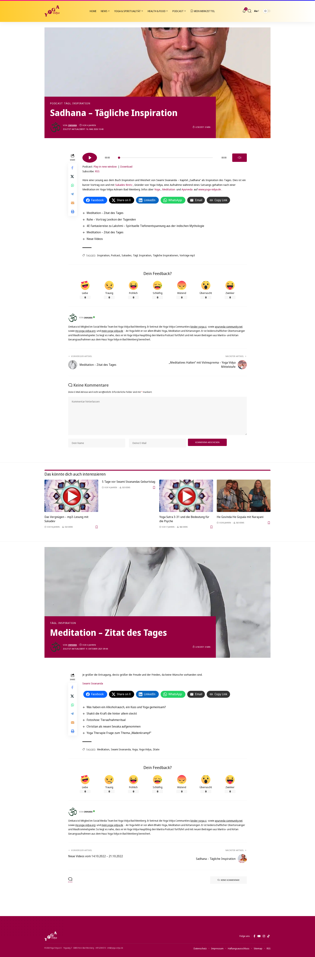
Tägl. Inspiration (77, 103)
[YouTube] (258, 936)
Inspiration (103, 255)
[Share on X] (72, 176)
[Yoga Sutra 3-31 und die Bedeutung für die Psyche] (186, 496)
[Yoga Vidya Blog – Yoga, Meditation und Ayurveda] (50, 936)
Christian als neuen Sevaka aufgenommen (114, 726)
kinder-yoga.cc (198, 326)
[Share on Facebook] (72, 167)
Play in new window (105, 166)
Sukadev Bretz (123, 185)
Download (126, 166)
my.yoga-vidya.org (85, 331)
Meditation (168, 189)
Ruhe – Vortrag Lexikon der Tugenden (111, 219)
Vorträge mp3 (187, 255)
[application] (164, 156)
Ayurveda (187, 189)
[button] (249, 11)
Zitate (156, 749)
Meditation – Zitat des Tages (105, 213)
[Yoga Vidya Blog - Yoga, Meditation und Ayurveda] (51, 10)
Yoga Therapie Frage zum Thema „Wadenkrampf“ (119, 733)
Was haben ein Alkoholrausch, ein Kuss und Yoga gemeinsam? (126, 707)
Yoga (157, 189)
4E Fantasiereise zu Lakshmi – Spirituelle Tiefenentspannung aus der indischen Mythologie (145, 226)
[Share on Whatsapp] (72, 185)
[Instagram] (264, 936)
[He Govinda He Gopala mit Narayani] (244, 496)
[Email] (72, 202)
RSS (97, 171)
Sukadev (126, 255)
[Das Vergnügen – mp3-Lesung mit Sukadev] (71, 496)
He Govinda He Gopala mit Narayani (240, 517)
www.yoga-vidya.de (209, 189)
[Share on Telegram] (72, 194)
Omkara (72, 125)
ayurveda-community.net (229, 326)
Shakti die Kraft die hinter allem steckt (112, 713)
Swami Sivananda (92, 683)
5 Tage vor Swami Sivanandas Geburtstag (128, 482)
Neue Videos (95, 239)
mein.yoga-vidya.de (112, 331)
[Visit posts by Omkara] (55, 127)
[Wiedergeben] (89, 158)
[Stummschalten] (239, 157)
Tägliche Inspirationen (165, 255)
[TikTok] (268, 936)
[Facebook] (254, 936)
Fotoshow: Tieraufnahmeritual (106, 720)
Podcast (56, 103)
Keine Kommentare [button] (230, 880)
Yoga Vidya (145, 749)
